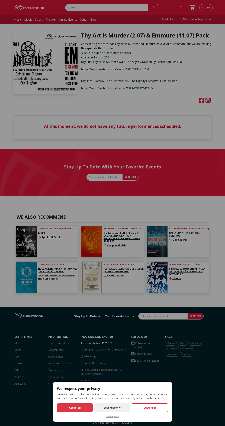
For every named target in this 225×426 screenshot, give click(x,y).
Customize (149, 407)
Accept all (75, 407)
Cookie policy (112, 416)
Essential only (112, 407)
